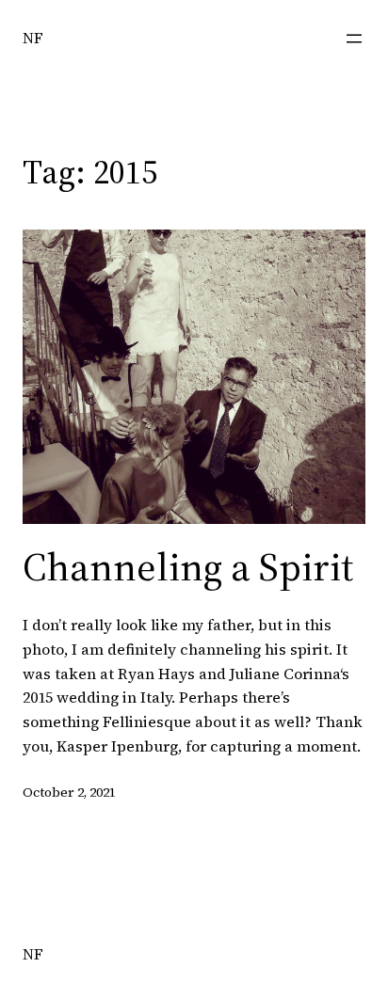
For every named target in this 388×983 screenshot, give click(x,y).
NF (33, 37)
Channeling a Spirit (188, 566)
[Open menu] (354, 38)
